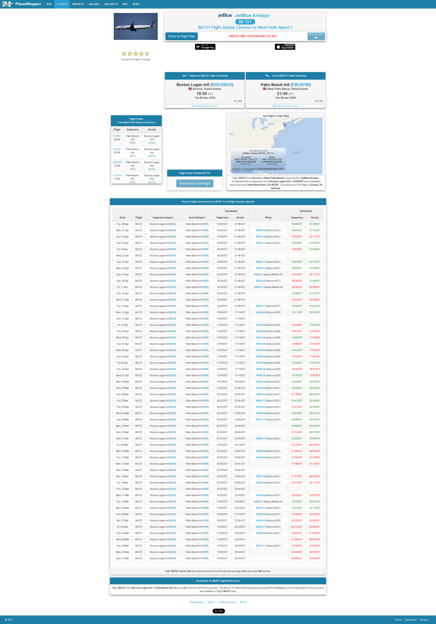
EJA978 (117, 175)
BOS (152, 143)
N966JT (260, 400)
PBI (132, 143)
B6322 (117, 149)
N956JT (260, 243)
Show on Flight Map (181, 36)
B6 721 (245, 21)
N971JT (260, 545)
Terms (400, 619)
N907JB (260, 236)
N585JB (260, 369)
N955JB (260, 230)
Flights (211, 602)
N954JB (260, 280)
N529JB (260, 331)
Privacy (425, 619)
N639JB (260, 520)
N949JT (260, 262)
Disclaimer (412, 619)
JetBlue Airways (252, 15)
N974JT (260, 508)
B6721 (243, 602)
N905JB (260, 394)
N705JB (260, 375)
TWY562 (117, 162)
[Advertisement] (245, 61)
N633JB (260, 350)
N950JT (260, 306)
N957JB (260, 476)
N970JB (260, 388)
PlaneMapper (196, 602)
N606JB (260, 312)
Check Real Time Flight (195, 183)
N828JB (260, 356)
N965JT (258, 274)
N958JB (260, 451)
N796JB (260, 325)
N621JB (260, 337)
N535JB (260, 362)
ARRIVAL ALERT (316, 34)
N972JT (260, 419)
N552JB (260, 344)
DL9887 (117, 136)
